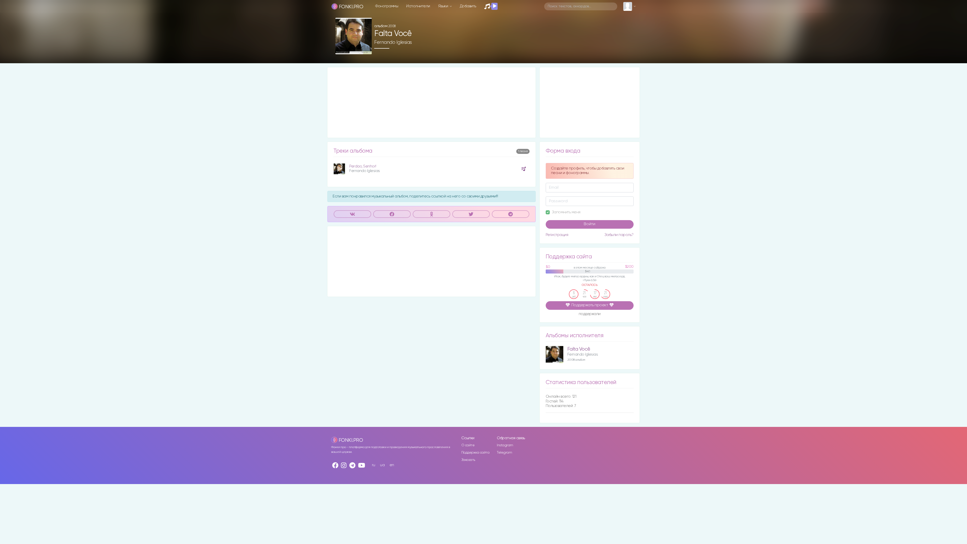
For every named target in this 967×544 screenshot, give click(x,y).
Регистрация (557, 235)
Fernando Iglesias (393, 42)
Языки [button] (443, 6)
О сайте (468, 445)
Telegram (504, 452)
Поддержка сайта (475, 452)
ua (382, 465)
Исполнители (418, 6)
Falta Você (578, 349)
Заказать (468, 460)
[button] (366, 49)
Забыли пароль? (619, 235)
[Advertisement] (431, 102)
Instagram (505, 445)
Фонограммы (386, 6)
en (392, 465)
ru (373, 465)
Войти (589, 224)
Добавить (468, 6)
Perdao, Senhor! (362, 166)
